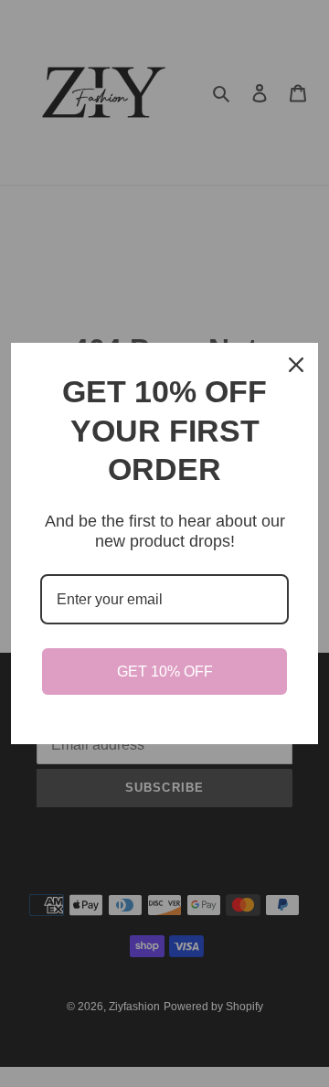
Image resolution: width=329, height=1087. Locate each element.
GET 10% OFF (165, 671)
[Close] (296, 365)
